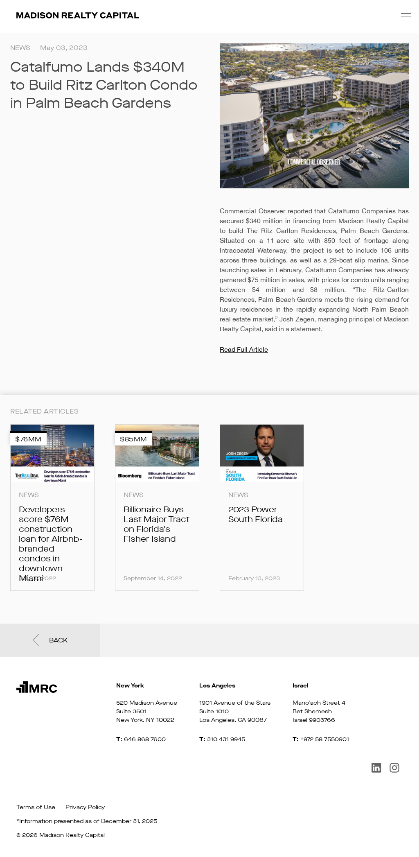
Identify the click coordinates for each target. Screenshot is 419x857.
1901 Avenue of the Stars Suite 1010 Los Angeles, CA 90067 (234, 703)
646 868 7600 (145, 739)
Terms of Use (35, 807)
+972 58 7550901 (324, 739)
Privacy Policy (85, 807)
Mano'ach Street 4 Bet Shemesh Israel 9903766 (319, 703)
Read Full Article (244, 349)
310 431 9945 (226, 739)
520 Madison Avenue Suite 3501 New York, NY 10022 (146, 703)
